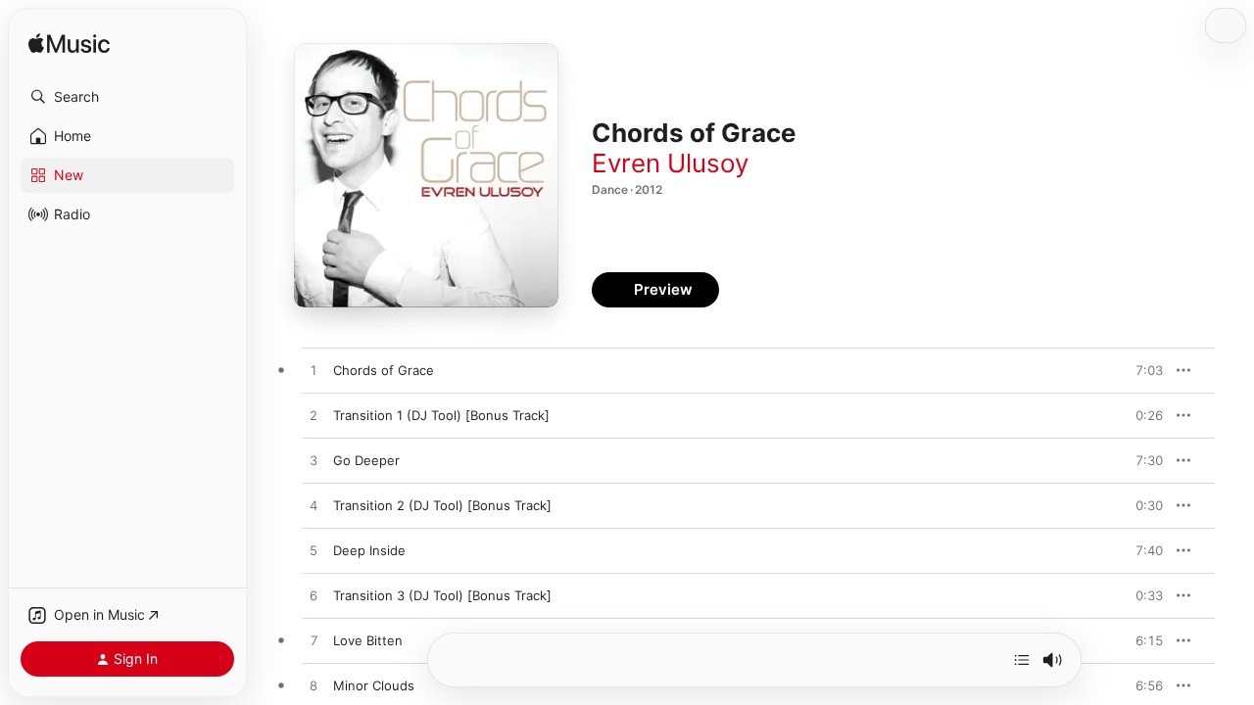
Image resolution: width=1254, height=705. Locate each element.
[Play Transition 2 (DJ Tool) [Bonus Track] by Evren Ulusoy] (313, 506)
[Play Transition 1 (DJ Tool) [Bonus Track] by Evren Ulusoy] (313, 416)
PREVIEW (1141, 370)
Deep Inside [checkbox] (369, 550)
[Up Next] (1022, 660)
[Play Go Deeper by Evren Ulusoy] (313, 461)
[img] (69, 44)
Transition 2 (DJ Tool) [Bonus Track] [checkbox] (442, 505)
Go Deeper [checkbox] (366, 460)
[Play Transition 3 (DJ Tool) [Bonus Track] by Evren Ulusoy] (313, 596)
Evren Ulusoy (670, 163)
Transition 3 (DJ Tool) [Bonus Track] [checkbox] (442, 595)
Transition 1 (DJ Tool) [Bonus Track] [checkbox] (441, 415)
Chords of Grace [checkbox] (383, 370)
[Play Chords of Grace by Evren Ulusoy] (313, 371)
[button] (127, 97)
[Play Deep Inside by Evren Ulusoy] (313, 551)
